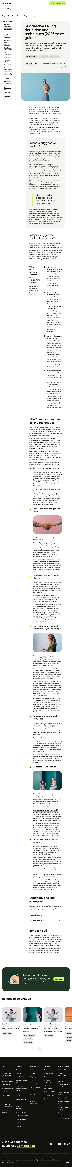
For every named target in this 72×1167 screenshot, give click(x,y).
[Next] (39, 1049)
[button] (44, 915)
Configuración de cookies (41, 1160)
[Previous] (32, 1049)
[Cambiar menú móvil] (69, 3)
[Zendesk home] (6, 3)
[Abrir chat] (68, 1163)
